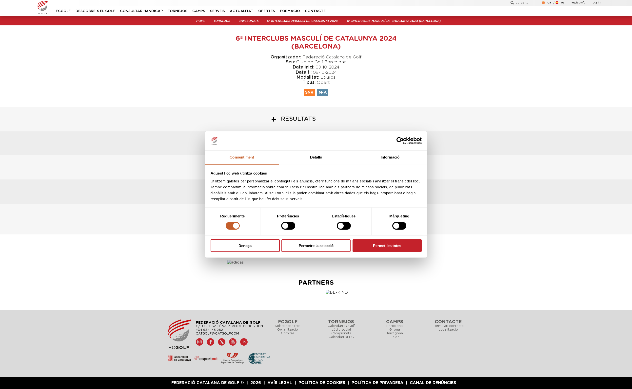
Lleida (394, 337)
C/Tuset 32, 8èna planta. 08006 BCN (229, 326)
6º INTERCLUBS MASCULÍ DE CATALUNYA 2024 (302, 20)
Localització (448, 329)
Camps (198, 11)
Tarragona (394, 333)
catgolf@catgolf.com (217, 333)
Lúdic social (341, 329)
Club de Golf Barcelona (321, 62)
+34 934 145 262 (209, 330)
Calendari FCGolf (341, 326)
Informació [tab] (390, 157)
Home (200, 20)
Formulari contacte (448, 326)
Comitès (288, 333)
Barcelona (394, 326)
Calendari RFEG (341, 337)
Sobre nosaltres (287, 326)
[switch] (288, 226)
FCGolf (63, 11)
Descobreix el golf (95, 11)
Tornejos (177, 11)
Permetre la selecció (316, 245)
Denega (245, 245)
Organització (287, 329)
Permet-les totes (387, 245)
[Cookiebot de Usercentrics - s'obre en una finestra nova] (400, 140)
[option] (242, 262)
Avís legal (279, 383)
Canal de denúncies (433, 383)
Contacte (315, 11)
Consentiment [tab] (242, 157)
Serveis (217, 11)
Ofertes (266, 11)
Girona (394, 329)
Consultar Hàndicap (141, 11)
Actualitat (241, 11)
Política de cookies (321, 383)
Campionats (248, 20)
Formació (290, 11)
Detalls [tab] (316, 157)
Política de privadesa (377, 383)
